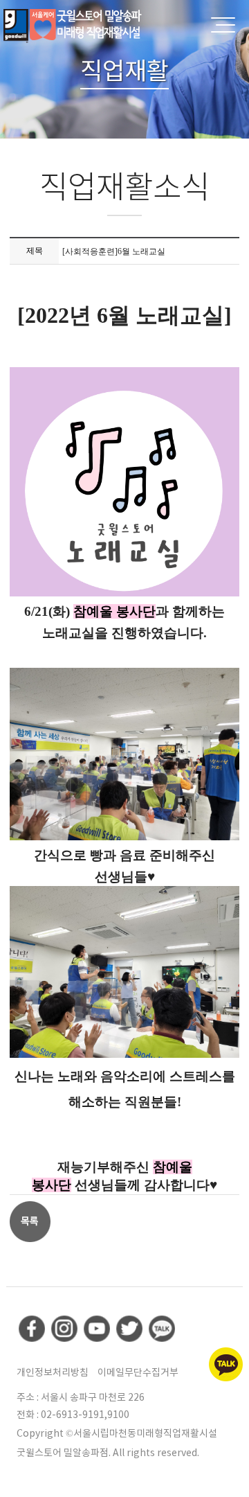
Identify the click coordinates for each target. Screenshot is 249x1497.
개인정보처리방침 (53, 1372)
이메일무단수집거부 (138, 1372)
